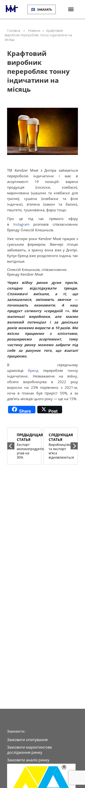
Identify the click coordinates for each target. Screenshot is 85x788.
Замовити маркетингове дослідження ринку (29, 750)
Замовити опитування (27, 739)
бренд (33, 370)
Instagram (21, 224)
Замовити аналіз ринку (28, 760)
